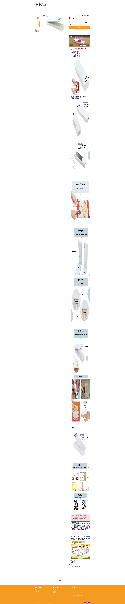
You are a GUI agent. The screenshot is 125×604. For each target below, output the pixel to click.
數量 (86, 22)
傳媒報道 (61, 9)
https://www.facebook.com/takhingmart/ (79, 595)
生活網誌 (66, 9)
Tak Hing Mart (38, 602)
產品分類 (50, 9)
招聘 (35, 592)
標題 (69, 22)
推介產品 (39, 9)
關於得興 (36, 589)
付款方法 (54, 595)
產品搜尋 (54, 589)
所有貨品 (45, 9)
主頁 (35, 9)
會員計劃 (56, 9)
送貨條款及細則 (55, 592)
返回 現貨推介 (63, 580)
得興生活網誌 (37, 591)
